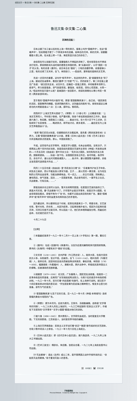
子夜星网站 (68, 391)
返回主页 (18, 3)
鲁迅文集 (28, 3)
